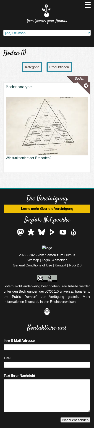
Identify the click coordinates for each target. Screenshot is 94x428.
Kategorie (32, 67)
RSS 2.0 (75, 265)
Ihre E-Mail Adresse (19, 340)
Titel (7, 358)
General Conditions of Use (32, 265)
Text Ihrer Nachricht (19, 375)
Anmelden (59, 260)
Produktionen (59, 67)
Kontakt (60, 265)
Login (46, 260)
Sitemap (33, 260)
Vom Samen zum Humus (47, 21)
